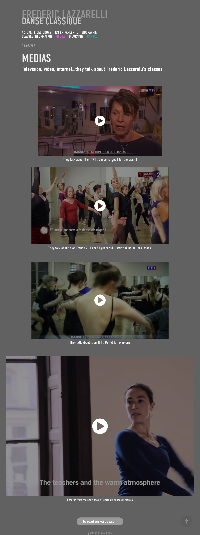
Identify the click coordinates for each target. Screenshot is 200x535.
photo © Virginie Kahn (100, 533)
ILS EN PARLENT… (66, 32)
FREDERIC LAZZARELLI (64, 14)
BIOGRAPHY (76, 36)
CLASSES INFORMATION (37, 36)
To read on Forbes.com (99, 521)
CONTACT (93, 36)
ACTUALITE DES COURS (36, 32)
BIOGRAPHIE (89, 32)
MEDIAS (60, 36)
